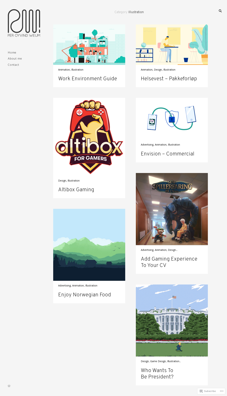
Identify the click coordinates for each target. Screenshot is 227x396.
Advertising (147, 144)
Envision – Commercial (167, 154)
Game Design (158, 361)
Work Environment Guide (87, 79)
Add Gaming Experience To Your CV (169, 262)
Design (158, 69)
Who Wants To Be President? (157, 373)
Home (12, 52)
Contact (13, 65)
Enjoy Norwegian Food (84, 295)
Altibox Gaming (76, 190)
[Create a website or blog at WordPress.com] (9, 386)
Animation (64, 69)
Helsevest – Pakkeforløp (169, 79)
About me (15, 58)
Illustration (77, 69)
